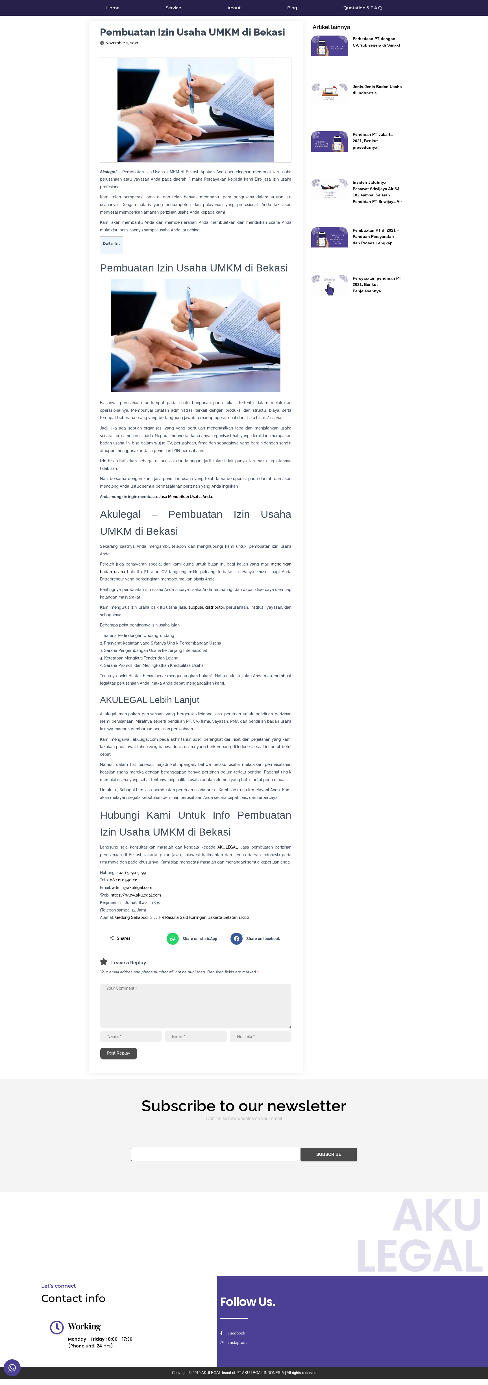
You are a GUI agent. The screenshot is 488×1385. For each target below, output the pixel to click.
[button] (196, 939)
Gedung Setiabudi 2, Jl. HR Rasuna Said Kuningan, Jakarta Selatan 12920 (182, 917)
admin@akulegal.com (132, 887)
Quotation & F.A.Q (362, 7)
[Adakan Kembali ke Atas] (477, 1374)
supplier (195, 607)
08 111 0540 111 (124, 880)
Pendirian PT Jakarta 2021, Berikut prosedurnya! (373, 140)
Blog (292, 7)
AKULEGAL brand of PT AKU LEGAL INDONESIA (242, 1373)
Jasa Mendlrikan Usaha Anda (185, 496)
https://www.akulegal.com (136, 895)
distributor (214, 607)
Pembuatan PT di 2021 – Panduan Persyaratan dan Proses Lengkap (376, 236)
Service (173, 7)
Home (112, 7)
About (234, 7)
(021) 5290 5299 (131, 872)
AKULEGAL (227, 847)
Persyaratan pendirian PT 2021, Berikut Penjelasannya (377, 284)
